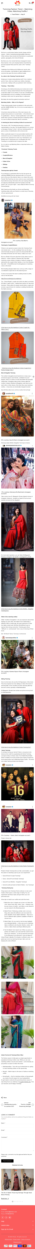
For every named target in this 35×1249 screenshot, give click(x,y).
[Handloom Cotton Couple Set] (17, 719)
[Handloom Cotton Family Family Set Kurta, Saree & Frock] (17, 582)
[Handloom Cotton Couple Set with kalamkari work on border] (17, 526)
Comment (4, 1137)
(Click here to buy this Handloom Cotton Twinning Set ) (16, 747)
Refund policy (8, 1239)
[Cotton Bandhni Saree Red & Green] (17, 962)
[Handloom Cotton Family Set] (17, 851)
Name (3, 1123)
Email (3, 1130)
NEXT (29, 1102)
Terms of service (25, 1239)
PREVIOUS (6, 1102)
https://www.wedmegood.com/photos (11, 278)
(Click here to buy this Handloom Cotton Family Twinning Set (17, 866)
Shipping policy (17, 1242)
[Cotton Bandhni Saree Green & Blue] (17, 1031)
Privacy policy (16, 1239)
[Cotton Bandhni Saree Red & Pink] (17, 998)
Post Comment (7, 1161)
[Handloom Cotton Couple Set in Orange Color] (17, 348)
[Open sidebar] (33, 377)
